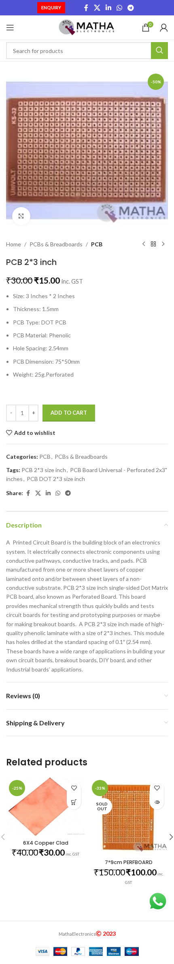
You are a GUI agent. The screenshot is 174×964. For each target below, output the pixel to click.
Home (13, 244)
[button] (74, 802)
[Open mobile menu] (10, 27)
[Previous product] (144, 244)
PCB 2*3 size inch (43, 469)
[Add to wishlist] (74, 788)
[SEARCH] (159, 50)
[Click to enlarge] (21, 216)
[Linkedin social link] (108, 8)
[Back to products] (153, 244)
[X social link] (97, 8)
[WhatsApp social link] (119, 8)
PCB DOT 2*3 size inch (56, 478)
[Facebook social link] (86, 8)
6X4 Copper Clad (45, 842)
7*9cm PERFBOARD (129, 862)
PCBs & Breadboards (56, 244)
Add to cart (69, 412)
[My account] (164, 27)
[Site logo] (87, 26)
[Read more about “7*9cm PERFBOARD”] (157, 802)
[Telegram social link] (131, 8)
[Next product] (163, 244)
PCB (96, 244)
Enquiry (51, 7)
